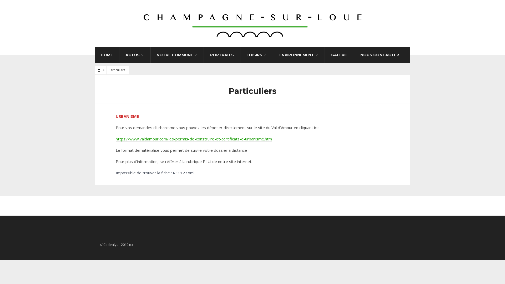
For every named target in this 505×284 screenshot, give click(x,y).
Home (107, 55)
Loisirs (254, 55)
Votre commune (175, 55)
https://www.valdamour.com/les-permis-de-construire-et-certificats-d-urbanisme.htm (194, 138)
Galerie (339, 55)
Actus (132, 55)
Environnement (296, 55)
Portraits (222, 55)
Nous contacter (379, 55)
